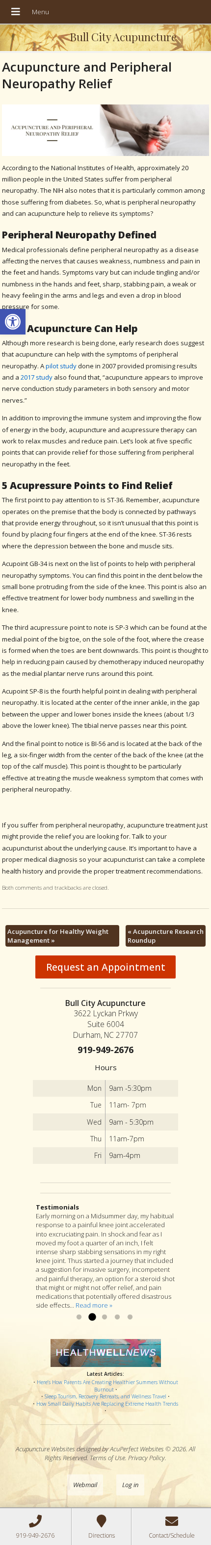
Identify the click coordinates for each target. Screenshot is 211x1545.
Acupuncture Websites (45, 1448)
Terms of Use (107, 1457)
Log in (130, 1484)
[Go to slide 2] (92, 1317)
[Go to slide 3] (104, 1317)
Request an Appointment (105, 967)
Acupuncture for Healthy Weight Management (57, 936)
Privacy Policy (146, 1457)
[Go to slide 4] (117, 1317)
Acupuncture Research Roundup (166, 936)
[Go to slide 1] (79, 1317)
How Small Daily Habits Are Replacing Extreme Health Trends (107, 1403)
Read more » (94, 1305)
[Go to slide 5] (130, 1317)
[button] (13, 322)
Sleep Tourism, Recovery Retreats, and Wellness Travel (105, 1396)
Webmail (85, 1484)
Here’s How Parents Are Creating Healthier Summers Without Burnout (107, 1386)
